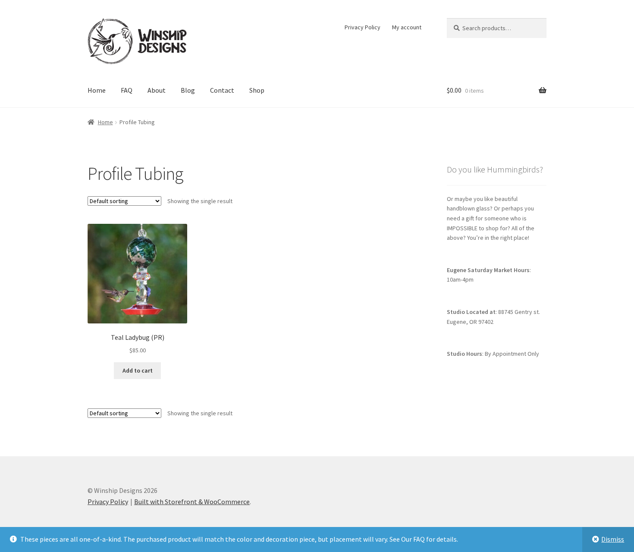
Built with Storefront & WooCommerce (192, 501)
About (157, 90)
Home (97, 90)
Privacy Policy (362, 27)
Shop (256, 90)
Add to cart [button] (137, 370)
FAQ (126, 90)
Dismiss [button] (612, 539)
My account (406, 27)
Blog (188, 90)
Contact (222, 90)
